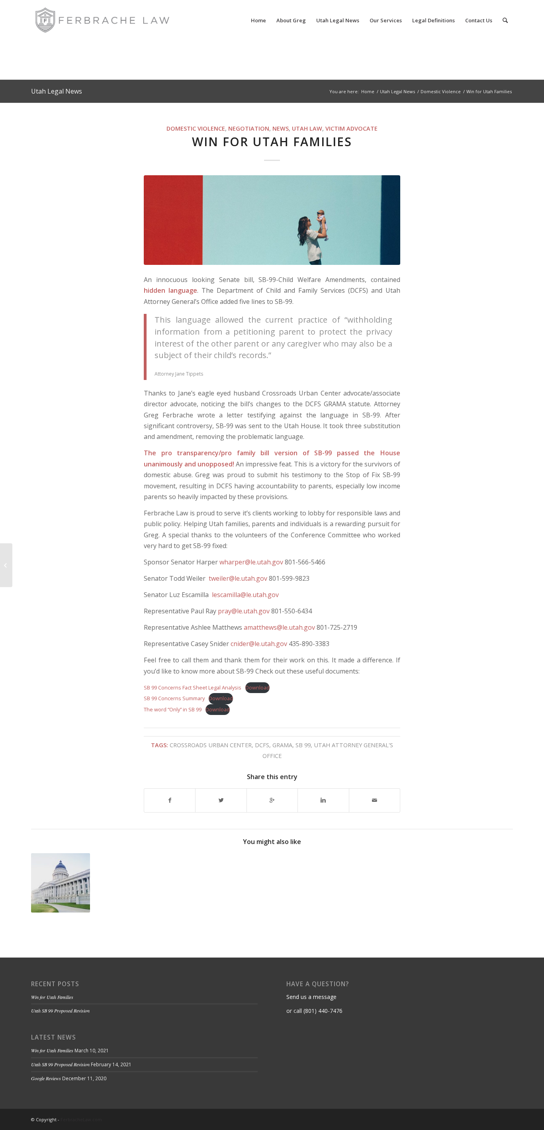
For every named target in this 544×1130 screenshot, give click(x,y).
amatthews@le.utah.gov (279, 627)
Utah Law (307, 128)
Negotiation (248, 128)
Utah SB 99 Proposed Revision (60, 1010)
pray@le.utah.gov (244, 611)
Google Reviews (46, 1078)
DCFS (262, 745)
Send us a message (311, 997)
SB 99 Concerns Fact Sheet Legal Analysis (192, 687)
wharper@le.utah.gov (251, 562)
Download (257, 687)
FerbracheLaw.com (81, 1119)
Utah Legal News (56, 91)
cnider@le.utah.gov (259, 643)
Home (367, 91)
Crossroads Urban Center (211, 745)
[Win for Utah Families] (272, 220)
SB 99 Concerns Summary (174, 698)
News (280, 128)
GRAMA (282, 745)
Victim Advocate (351, 128)
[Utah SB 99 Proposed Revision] (60, 882)
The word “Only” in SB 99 (173, 709)
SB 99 (303, 745)
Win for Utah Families (272, 141)
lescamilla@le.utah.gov (245, 594)
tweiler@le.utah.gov (238, 578)
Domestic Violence (441, 91)
